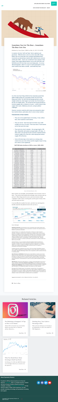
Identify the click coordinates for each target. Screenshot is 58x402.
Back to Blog (17, 283)
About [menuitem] (48, 7)
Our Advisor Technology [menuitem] (39, 7)
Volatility (35, 277)
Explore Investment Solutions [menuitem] (42, 3)
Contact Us (54, 4)
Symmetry (8, 382)
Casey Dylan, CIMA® (23, 50)
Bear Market (17, 277)
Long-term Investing (26, 277)
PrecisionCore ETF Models (17, 385)
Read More (21, 333)
